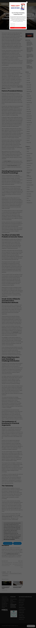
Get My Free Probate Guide (18, 27)
